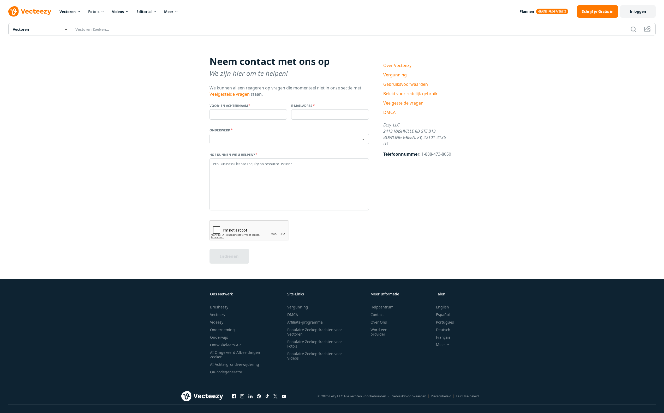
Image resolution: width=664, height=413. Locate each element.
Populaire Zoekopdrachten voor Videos (314, 356)
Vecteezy (217, 314)
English (442, 307)
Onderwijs (219, 337)
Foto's (93, 11)
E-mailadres (301, 106)
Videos (118, 11)
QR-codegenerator (226, 371)
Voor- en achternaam (229, 106)
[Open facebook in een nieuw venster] (234, 396)
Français (443, 337)
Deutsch (443, 329)
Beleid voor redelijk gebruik (410, 93)
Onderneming (222, 329)
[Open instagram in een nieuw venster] (242, 396)
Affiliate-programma (305, 322)
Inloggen (638, 11)
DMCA (389, 112)
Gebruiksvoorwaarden (405, 84)
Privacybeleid (441, 396)
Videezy (216, 322)
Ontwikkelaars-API (226, 344)
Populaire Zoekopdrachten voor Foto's (314, 344)
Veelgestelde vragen (230, 94)
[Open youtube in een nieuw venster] (284, 396)
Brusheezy (219, 307)
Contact (377, 314)
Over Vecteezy (397, 65)
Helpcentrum (381, 307)
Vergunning (395, 75)
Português (445, 322)
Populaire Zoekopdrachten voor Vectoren (314, 332)
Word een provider (378, 332)
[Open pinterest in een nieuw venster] (259, 396)
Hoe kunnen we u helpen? (232, 155)
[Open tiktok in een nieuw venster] (267, 396)
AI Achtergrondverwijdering (234, 364)
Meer (168, 11)
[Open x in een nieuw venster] (275, 396)
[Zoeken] (633, 29)
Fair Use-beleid (467, 396)
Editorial (144, 11)
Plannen (526, 11)
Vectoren (67, 11)
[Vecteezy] (29, 11)
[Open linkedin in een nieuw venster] (250, 396)
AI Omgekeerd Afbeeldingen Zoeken (235, 354)
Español (443, 314)
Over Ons (378, 322)
